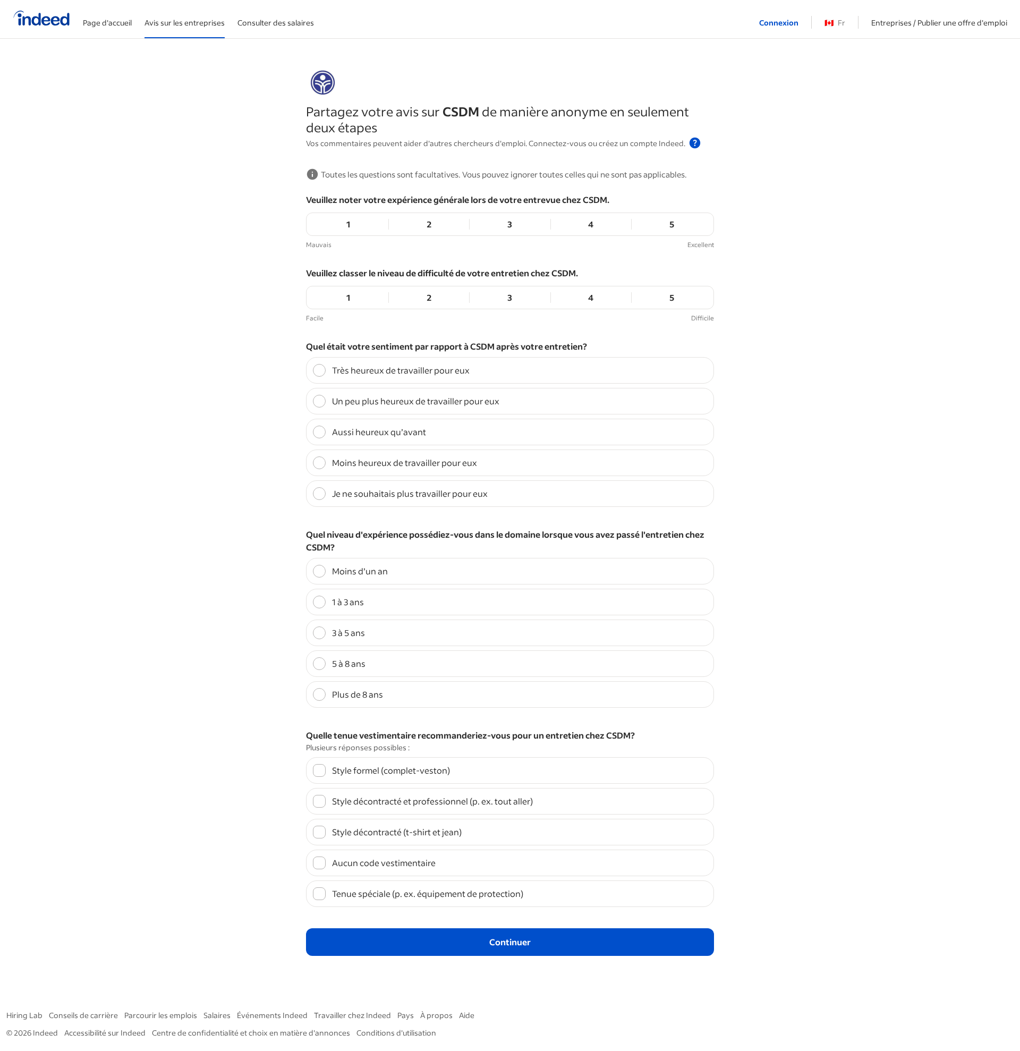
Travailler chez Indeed (352, 1015)
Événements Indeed (272, 1015)
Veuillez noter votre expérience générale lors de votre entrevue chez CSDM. (457, 199)
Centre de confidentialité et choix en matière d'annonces (251, 1033)
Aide (466, 1015)
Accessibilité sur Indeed (105, 1033)
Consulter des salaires (275, 23)
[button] (694, 142)
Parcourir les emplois (160, 1015)
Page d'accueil (107, 23)
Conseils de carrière (83, 1015)
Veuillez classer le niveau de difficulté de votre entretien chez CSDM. (442, 272)
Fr (834, 23)
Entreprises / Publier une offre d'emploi (939, 23)
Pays (405, 1015)
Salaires (217, 1015)
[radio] (510, 370)
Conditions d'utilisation (396, 1033)
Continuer (510, 941)
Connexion (778, 23)
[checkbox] (510, 770)
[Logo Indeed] (41, 19)
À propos (436, 1015)
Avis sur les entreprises (184, 23)
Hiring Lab (24, 1015)
